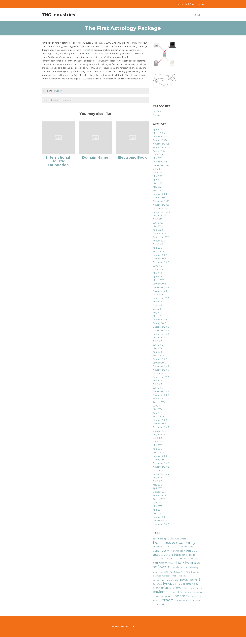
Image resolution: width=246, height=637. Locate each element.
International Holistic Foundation (58, 161)
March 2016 (158, 355)
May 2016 (157, 348)
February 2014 (160, 420)
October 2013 (159, 431)
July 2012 (157, 481)
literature (157, 576)
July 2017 (157, 305)
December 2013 (161, 427)
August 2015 (159, 380)
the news (195, 596)
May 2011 (157, 506)
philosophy (178, 584)
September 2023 (161, 147)
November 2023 (161, 144)
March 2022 (159, 183)
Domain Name (95, 157)
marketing (167, 576)
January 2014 (159, 423)
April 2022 (158, 179)
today (160, 601)
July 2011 (157, 502)
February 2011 (160, 517)
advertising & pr (160, 539)
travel (177, 600)
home (183, 567)
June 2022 (158, 172)
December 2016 (161, 327)
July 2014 (157, 405)
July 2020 (157, 219)
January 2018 (159, 283)
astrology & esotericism (60, 100)
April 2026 (158, 129)
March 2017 (158, 316)
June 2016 (158, 345)
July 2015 (157, 384)
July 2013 (157, 438)
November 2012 (161, 467)
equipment (160, 563)
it (192, 571)
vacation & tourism (190, 600)
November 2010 (161, 524)
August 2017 (159, 301)
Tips (155, 600)
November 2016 (161, 330)
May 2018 (158, 273)
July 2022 (157, 169)
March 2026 (159, 133)
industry (193, 567)
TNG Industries (58, 14)
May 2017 (157, 312)
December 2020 (161, 201)
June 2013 (158, 441)
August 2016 (159, 337)
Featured (157, 111)
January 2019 (159, 258)
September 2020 (161, 212)
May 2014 (157, 409)
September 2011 (161, 495)
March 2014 (158, 416)
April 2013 (157, 449)
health (175, 567)
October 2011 (159, 492)
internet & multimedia (177, 572)
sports (195, 592)
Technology (181, 596)
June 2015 (158, 388)
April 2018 (158, 276)
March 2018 (159, 280)
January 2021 (159, 197)
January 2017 (159, 323)
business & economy (174, 542)
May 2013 (157, 445)
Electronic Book (132, 157)
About (197, 15)
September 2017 (161, 298)
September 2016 (161, 334)
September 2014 (161, 398)
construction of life (181, 551)
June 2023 (158, 154)
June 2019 (158, 244)
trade (167, 599)
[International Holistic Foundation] (58, 137)
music (175, 580)
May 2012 (157, 485)
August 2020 (159, 215)
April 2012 (157, 488)
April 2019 (157, 248)
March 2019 (158, 251)
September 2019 (161, 237)
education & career (184, 554)
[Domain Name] (95, 137)
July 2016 (157, 341)
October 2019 (159, 233)
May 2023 (158, 158)
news (183, 579)
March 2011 (158, 513)
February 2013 (160, 456)
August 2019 (159, 240)
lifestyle (197, 572)
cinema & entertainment (171, 547)
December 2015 (161, 366)
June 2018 (158, 269)
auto (171, 538)
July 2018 (157, 266)
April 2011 (157, 510)
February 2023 (160, 161)
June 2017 (158, 309)
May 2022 (158, 176)
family (172, 563)
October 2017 (159, 294)
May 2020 (158, 226)
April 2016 (157, 352)
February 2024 (160, 140)
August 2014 (159, 402)
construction (162, 550)
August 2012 (159, 477)
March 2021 (158, 190)
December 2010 (161, 520)
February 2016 (160, 359)
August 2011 (159, 499)
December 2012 (161, 463)
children (157, 546)
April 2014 (157, 413)
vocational (158, 604)
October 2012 (159, 470)
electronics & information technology (175, 558)
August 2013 (159, 434)
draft (156, 554)
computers (187, 546)
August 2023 (159, 151)
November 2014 (161, 395)
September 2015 (161, 377)
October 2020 (160, 208)
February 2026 (160, 136)
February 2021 (160, 194)
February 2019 (160, 255)
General (59, 91)
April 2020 (158, 230)
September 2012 (161, 474)
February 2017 (160, 319)
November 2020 (161, 205)
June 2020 (158, 223)
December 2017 (161, 287)
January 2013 (159, 459)
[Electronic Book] (132, 137)
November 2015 (161, 370)
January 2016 (159, 362)
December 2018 (161, 262)
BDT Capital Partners (98, 53)
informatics (158, 572)
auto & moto (180, 539)
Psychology (177, 592)
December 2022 (161, 165)
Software (187, 592)
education (166, 555)
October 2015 (159, 373)
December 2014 (161, 391)
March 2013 (158, 452)
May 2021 (157, 187)
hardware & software (176, 564)
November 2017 (161, 291)
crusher (194, 551)
